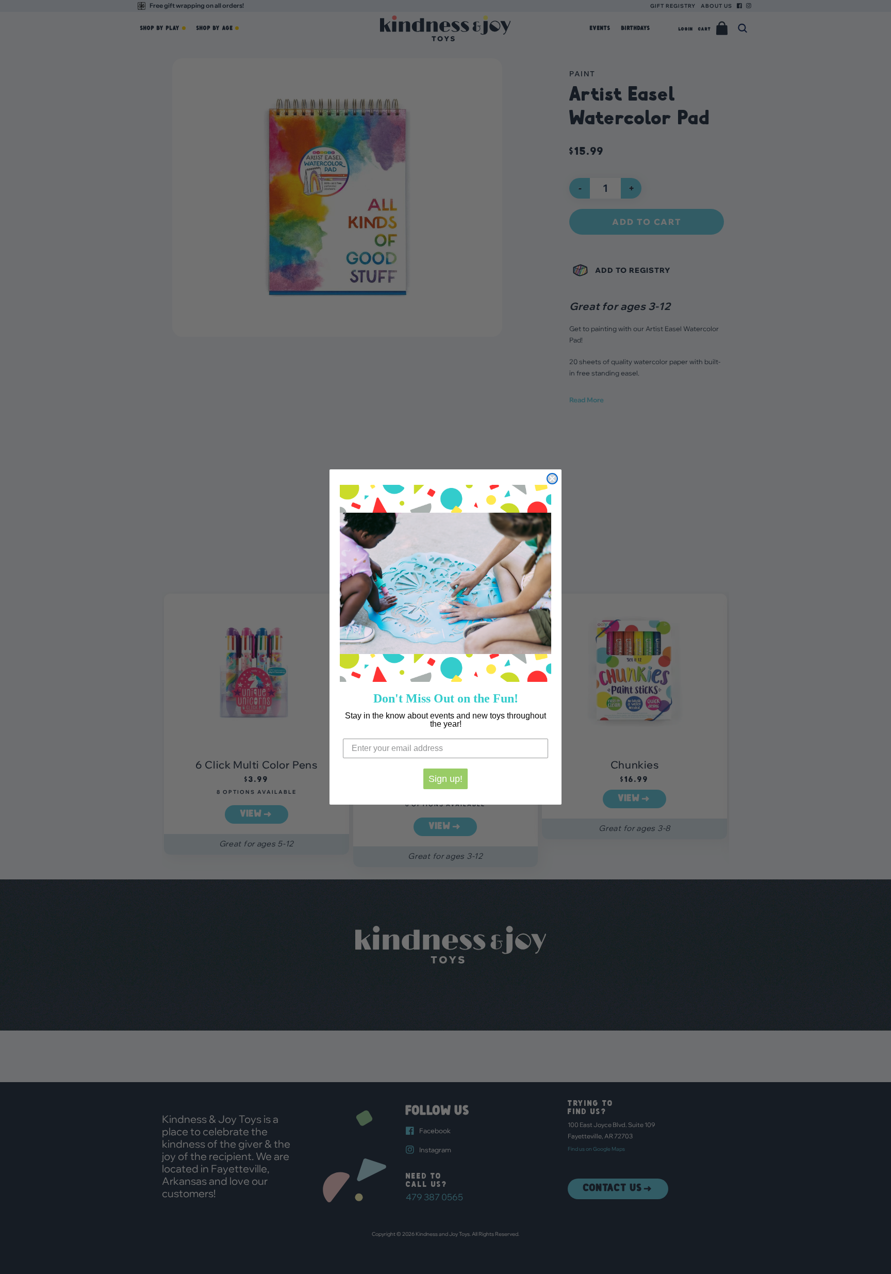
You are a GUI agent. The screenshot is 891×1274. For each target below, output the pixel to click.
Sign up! (445, 779)
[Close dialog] (552, 478)
